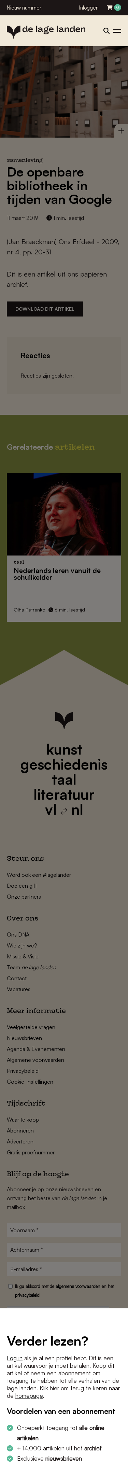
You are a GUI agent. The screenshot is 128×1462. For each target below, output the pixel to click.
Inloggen (89, 7)
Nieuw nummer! (25, 7)
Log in (15, 1358)
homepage (29, 1395)
